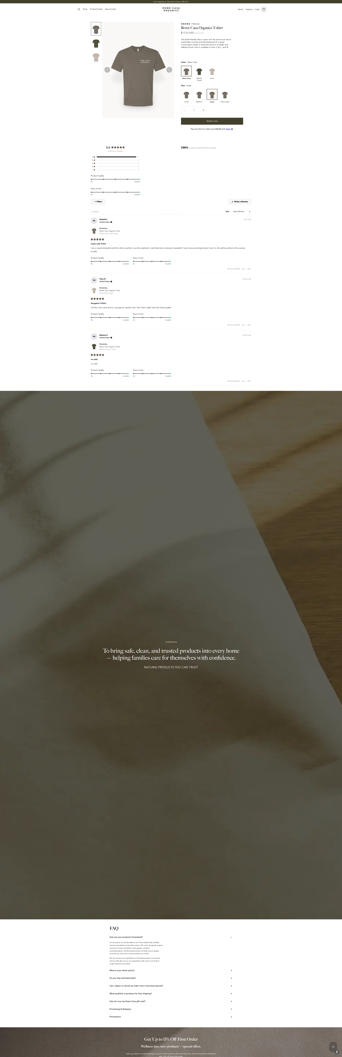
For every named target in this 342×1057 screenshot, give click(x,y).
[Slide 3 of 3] (96, 56)
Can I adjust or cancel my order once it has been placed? (136, 986)
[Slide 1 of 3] (96, 28)
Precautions (115, 1017)
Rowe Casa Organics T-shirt (109, 232)
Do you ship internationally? (123, 978)
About (240, 9)
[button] (190, 23)
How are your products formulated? (126, 937)
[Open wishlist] (333, 1047)
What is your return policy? (122, 970)
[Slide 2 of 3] (96, 42)
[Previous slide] (107, 70)
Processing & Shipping (120, 1009)
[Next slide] (169, 70)
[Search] (79, 9)
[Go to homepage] (171, 9)
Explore (249, 9)
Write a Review (242, 202)
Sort (228, 211)
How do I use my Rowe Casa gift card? (127, 1001)
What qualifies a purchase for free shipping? (131, 993)
